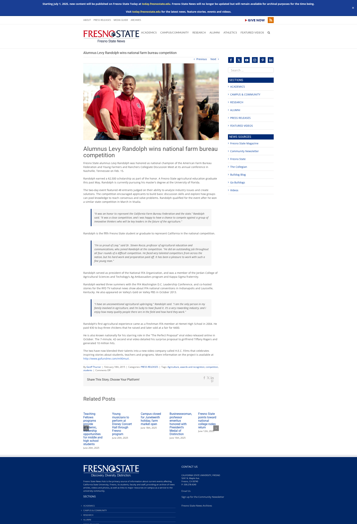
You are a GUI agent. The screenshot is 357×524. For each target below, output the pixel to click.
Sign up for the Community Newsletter (202, 497)
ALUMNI (235, 110)
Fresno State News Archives (196, 505)
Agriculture (173, 366)
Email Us (186, 491)
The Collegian (238, 167)
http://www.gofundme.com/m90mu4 (106, 358)
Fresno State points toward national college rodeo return (207, 420)
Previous (201, 59)
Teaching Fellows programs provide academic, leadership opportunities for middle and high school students (92, 429)
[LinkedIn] (271, 60)
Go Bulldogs (237, 182)
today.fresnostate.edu (156, 4)
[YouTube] (247, 60)
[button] (269, 32)
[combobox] (251, 70)
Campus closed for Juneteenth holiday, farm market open (151, 419)
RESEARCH (236, 102)
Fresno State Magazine (244, 143)
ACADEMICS (237, 86)
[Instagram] (255, 60)
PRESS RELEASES (149, 366)
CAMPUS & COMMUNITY (245, 94)
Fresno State (238, 159)
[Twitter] (239, 60)
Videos (234, 190)
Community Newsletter (244, 151)
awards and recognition (192, 366)
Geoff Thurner (93, 366)
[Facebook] (231, 60)
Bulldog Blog (238, 174)
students (87, 370)
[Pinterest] (263, 60)
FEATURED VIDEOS (241, 125)
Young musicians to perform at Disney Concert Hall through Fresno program (122, 424)
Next (213, 59)
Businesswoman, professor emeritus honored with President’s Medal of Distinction (181, 424)
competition (212, 366)
